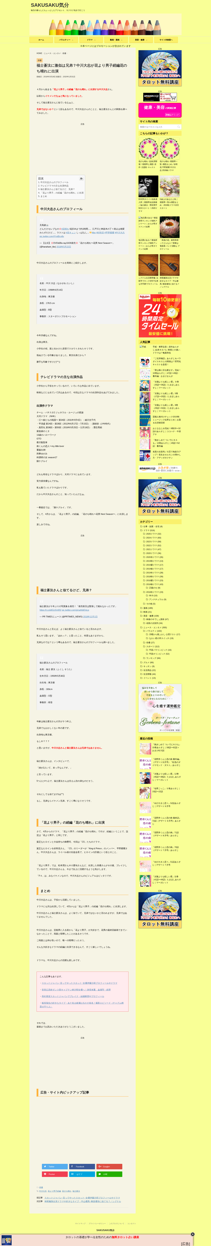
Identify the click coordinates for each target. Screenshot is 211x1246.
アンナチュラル (156, 599)
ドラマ (146, 530)
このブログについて (116, 1224)
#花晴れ (65, 229)
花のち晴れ (66, 1191)
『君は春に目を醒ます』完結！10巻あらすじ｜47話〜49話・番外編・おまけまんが (167, 373)
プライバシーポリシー (97, 1224)
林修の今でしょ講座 (155, 619)
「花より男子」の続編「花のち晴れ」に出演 (62, 193)
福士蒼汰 (76, 1191)
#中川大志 (120, 232)
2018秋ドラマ (152, 576)
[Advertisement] (82, 145)
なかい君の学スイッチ (159, 638)
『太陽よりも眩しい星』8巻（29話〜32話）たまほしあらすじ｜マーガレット (166, 408)
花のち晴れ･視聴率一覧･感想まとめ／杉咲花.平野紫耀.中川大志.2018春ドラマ (169, 165)
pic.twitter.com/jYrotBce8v (52, 236)
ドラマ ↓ (91, 40)
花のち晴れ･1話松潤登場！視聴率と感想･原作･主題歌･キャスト (148, 164)
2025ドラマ (151, 534)
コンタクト (131, 1224)
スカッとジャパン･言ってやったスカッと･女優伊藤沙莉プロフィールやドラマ (79, 983)
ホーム (41, 40)
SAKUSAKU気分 (50, 5)
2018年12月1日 (90, 616)
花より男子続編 (54, 1191)
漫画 (145, 608)
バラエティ (151, 631)
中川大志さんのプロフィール (54, 182)
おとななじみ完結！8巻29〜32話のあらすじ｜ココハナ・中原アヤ (167, 431)
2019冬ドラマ (152, 572)
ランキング (151, 658)
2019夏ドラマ (152, 565)
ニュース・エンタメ (152, 627)
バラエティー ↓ (66, 40)
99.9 (151, 595)
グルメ (146, 662)
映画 (145, 612)
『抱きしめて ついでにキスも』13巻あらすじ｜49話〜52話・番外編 (166, 443)
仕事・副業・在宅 (151, 526)
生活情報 (147, 674)
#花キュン (71, 232)
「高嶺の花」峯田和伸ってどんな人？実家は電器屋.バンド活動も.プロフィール (170, 244)
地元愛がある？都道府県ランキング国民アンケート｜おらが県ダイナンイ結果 (148, 244)
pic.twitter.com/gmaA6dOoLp (75, 610)
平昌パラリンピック (158, 650)
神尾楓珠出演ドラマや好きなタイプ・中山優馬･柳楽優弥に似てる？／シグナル (82, 1201)
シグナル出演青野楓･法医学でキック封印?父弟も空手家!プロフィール (148, 281)
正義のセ (153, 588)
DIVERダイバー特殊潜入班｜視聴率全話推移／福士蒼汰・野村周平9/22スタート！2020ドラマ (148, 205)
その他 (149, 604)
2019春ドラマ (152, 569)
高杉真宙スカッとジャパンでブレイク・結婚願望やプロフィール (73, 996)
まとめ (43, 196)
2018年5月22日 (64, 246)
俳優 (41, 1187)
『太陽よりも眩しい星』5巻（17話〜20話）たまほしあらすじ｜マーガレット (166, 396)
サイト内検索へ (166, 40)
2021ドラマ (151, 549)
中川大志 (43, 1191)
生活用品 (147, 670)
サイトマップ (80, 1224)
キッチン (147, 666)
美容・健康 (148, 616)
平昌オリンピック (157, 654)
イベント (147, 678)
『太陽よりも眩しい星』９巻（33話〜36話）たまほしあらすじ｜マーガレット (166, 385)
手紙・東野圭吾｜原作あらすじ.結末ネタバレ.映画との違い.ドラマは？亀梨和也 (167, 350)
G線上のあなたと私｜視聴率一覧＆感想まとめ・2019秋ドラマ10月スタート (169, 203)
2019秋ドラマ (152, 561)
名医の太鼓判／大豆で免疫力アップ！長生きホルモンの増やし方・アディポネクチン (167, 454)
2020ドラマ (151, 553)
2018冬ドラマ (152, 592)
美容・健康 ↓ (141, 40)
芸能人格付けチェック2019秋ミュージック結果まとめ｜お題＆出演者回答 (167, 420)
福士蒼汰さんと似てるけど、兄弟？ (57, 189)
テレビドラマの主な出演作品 (54, 185)
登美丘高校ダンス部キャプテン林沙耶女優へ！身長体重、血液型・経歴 (76, 989)
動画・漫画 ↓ (116, 40)
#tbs (94, 232)
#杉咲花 (100, 232)
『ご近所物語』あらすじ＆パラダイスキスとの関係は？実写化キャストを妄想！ (167, 361)
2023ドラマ (151, 541)
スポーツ (150, 646)
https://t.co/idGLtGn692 (50, 610)
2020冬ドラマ (152, 557)
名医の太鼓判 (152, 623)
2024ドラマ (151, 538)
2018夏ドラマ (152, 580)
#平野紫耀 (109, 232)
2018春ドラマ (152, 584)
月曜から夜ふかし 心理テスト (162, 634)
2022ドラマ (151, 545)
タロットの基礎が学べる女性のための (102, 1237)
